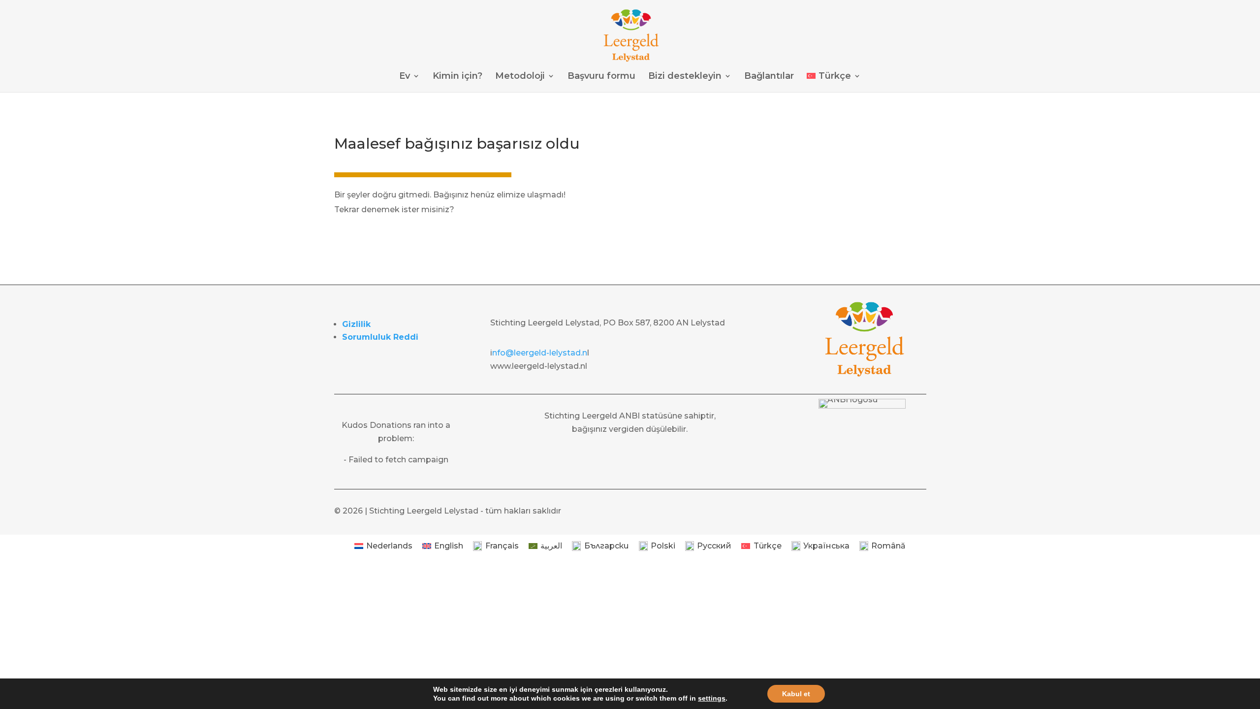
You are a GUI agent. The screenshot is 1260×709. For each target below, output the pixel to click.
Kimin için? (457, 76)
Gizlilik (356, 324)
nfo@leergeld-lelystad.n (539, 352)
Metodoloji (520, 76)
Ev (404, 76)
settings (711, 698)
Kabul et (796, 694)
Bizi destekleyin (685, 76)
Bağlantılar (769, 76)
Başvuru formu (601, 76)
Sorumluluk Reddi (380, 337)
